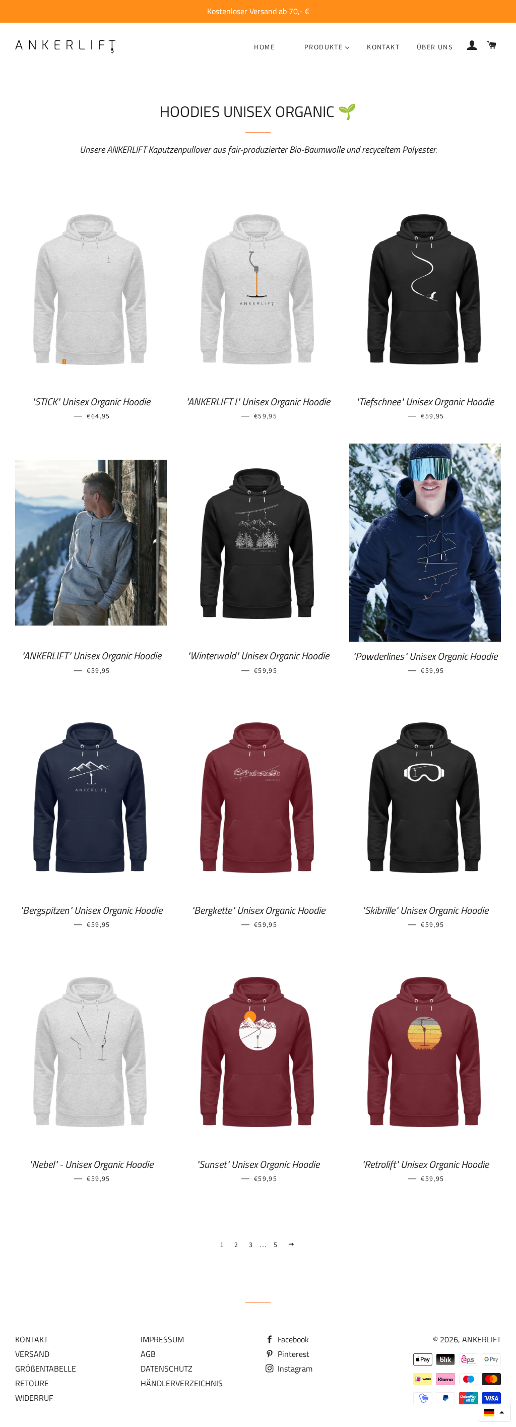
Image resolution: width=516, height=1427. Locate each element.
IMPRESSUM (162, 1339)
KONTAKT (31, 1339)
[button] (494, 1412)
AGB (148, 1354)
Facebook (292, 1339)
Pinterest (292, 1354)
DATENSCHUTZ (166, 1368)
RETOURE (32, 1383)
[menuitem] (264, 47)
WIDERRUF (34, 1398)
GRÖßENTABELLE (45, 1368)
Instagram (294, 1368)
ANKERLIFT (481, 1339)
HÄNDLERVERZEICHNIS (182, 1383)
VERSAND (32, 1354)
